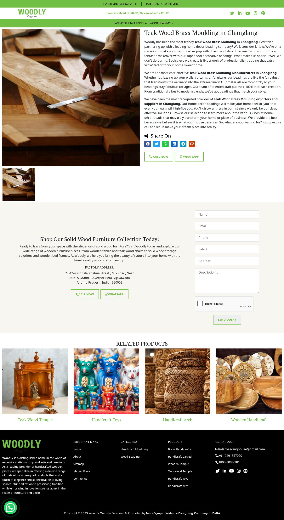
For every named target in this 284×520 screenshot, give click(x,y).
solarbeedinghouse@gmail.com (242, 449)
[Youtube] (248, 13)
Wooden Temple (178, 464)
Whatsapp (190, 156)
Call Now (160, 156)
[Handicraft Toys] (38, 381)
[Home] (21, 446)
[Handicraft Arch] (110, 381)
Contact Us (80, 478)
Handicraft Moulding (128, 23)
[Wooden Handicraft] (181, 381)
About (77, 456)
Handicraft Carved (180, 456)
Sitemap (78, 464)
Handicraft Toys (38, 419)
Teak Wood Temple (180, 471)
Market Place (81, 471)
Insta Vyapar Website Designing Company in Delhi (183, 513)
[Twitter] (233, 13)
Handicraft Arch (110, 419)
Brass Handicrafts (179, 449)
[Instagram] (256, 13)
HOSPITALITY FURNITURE (162, 3)
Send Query (227, 319)
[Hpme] (32, 13)
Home (77, 449)
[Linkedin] (240, 13)
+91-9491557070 (230, 456)
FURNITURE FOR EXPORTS (120, 3)
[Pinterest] (264, 13)
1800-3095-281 (229, 462)
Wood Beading (160, 23)
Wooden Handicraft (181, 419)
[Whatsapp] (10, 507)
